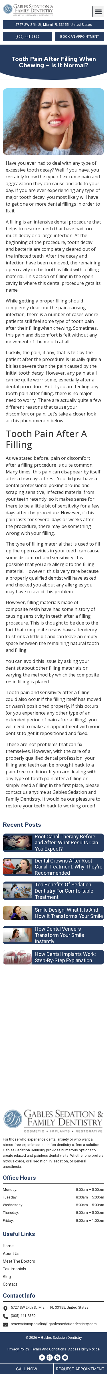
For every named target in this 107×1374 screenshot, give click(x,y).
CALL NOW (26, 1368)
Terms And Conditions (48, 1349)
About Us (11, 1253)
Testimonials (14, 1269)
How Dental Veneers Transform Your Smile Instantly (59, 935)
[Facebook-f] (42, 1357)
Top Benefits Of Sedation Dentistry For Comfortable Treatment (64, 891)
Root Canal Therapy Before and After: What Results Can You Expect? (66, 843)
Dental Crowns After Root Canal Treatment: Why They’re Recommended (68, 867)
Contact (10, 1284)
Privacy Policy (18, 1349)
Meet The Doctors (19, 1261)
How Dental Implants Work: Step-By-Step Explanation (65, 957)
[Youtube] (65, 1357)
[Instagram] (50, 1357)
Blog (7, 1276)
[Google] (57, 1357)
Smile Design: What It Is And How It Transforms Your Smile (69, 913)
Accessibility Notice (84, 1349)
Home (8, 1246)
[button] (98, 11)
